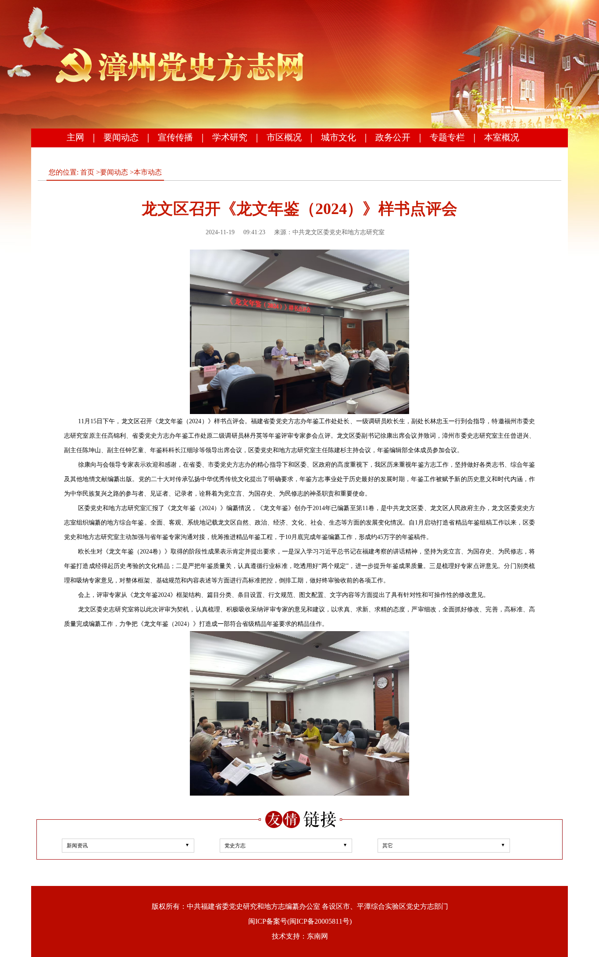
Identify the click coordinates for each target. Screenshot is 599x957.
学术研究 (229, 137)
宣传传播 (175, 137)
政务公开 (392, 137)
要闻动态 (121, 137)
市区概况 (284, 137)
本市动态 (148, 172)
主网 (75, 137)
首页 (87, 172)
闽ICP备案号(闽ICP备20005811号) (300, 921)
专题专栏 (447, 137)
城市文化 (338, 137)
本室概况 (501, 137)
